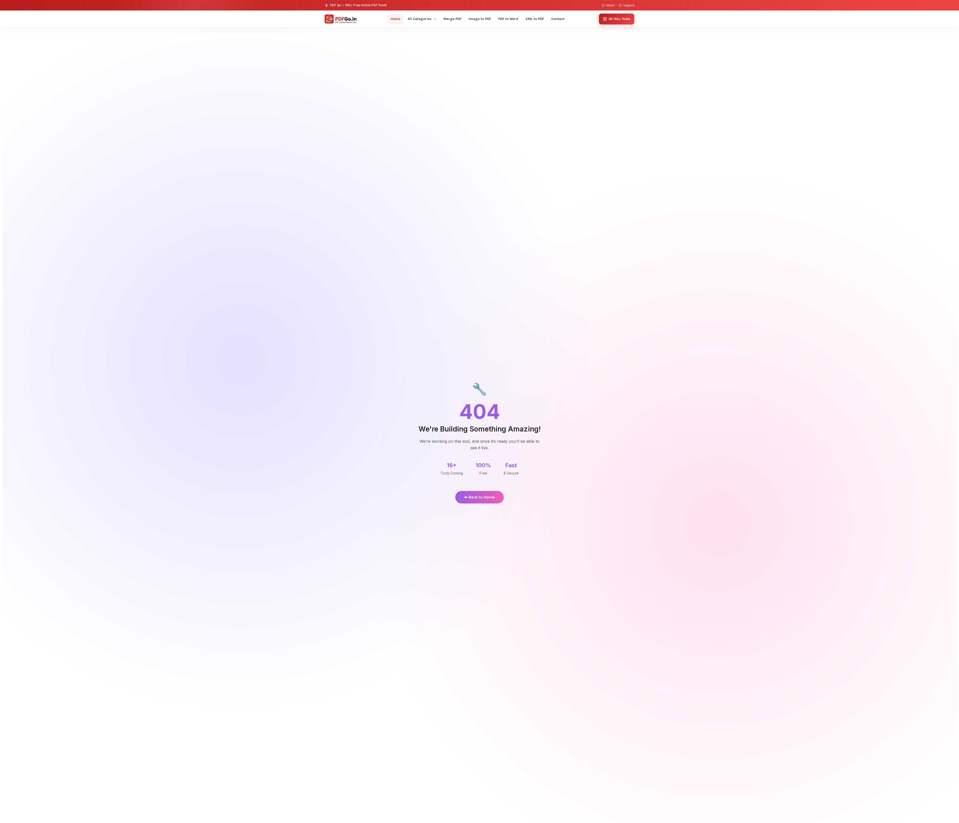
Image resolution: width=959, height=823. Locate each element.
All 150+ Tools (619, 19)
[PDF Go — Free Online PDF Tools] (340, 19)
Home (395, 19)
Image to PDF (480, 19)
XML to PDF (534, 19)
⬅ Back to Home (479, 497)
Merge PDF (453, 19)
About (610, 5)
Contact (557, 19)
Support (628, 5)
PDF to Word (508, 19)
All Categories (420, 19)
